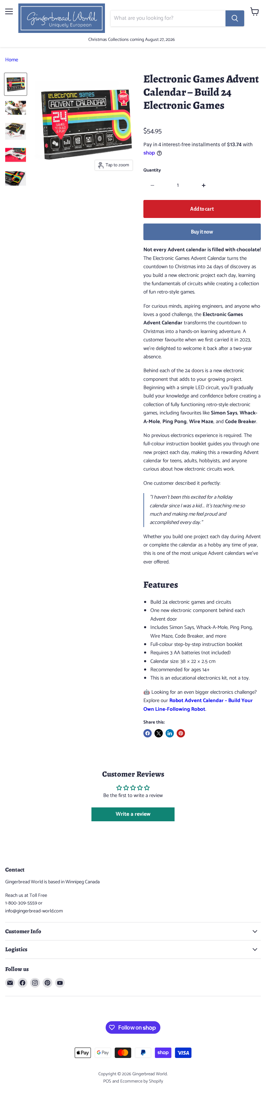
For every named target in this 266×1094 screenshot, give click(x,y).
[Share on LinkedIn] (170, 733)
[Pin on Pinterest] (181, 733)
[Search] (234, 18)
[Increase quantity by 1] (204, 185)
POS (107, 1081)
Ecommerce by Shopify (141, 1081)
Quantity (152, 170)
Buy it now (202, 232)
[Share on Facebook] (147, 733)
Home (11, 60)
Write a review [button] (133, 814)
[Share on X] (158, 733)
